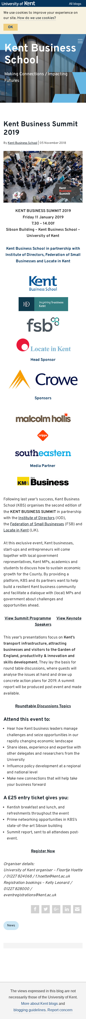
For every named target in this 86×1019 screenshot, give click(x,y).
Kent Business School (40, 54)
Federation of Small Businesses (37, 524)
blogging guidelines (30, 1010)
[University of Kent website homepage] (19, 3)
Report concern (59, 1010)
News (11, 926)
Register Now (43, 851)
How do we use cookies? (36, 18)
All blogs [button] (75, 3)
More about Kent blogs (39, 1004)
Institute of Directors (36, 518)
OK (10, 27)
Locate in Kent (16, 530)
